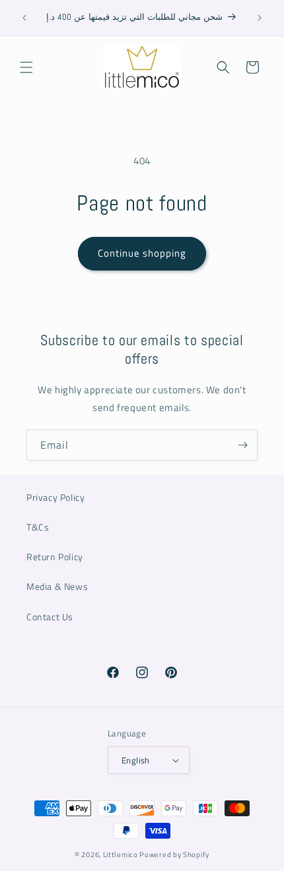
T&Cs (37, 527)
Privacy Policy (55, 497)
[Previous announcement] (24, 17)
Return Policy (54, 557)
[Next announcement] (259, 17)
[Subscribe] (242, 445)
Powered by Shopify (174, 854)
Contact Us (49, 617)
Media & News (57, 586)
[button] (26, 67)
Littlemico (120, 854)
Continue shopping (142, 253)
